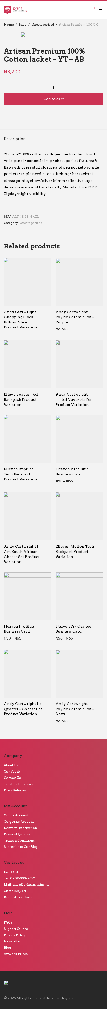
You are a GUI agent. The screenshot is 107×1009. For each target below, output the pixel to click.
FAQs (8, 922)
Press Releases (15, 790)
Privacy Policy (14, 935)
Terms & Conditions (19, 840)
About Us (11, 765)
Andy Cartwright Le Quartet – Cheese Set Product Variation (23, 708)
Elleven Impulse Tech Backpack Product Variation (20, 474)
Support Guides (16, 929)
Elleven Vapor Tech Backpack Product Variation (22, 399)
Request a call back (18, 897)
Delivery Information (20, 828)
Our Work (12, 771)
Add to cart (53, 99)
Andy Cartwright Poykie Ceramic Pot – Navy (75, 708)
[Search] (85, 10)
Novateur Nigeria (60, 998)
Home (9, 24)
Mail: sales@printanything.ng (26, 884)
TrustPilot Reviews (18, 784)
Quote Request (15, 891)
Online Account (16, 815)
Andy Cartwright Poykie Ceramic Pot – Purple (75, 317)
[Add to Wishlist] (6, 113)
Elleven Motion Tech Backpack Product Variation (75, 551)
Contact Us (12, 778)
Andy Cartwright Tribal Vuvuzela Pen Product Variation (74, 399)
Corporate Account (19, 822)
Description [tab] (15, 139)
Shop (22, 24)
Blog (7, 947)
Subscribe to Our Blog (21, 847)
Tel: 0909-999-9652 (19, 878)
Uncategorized (42, 24)
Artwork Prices (16, 954)
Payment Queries (17, 834)
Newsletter (12, 941)
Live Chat (11, 872)
